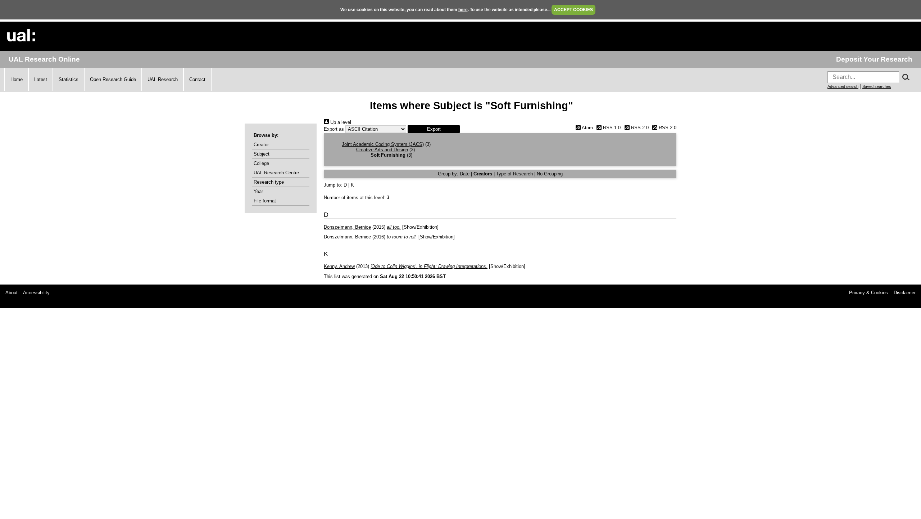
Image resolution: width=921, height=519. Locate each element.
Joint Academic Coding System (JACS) (383, 144)
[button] (434, 129)
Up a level (340, 122)
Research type (269, 182)
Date (464, 173)
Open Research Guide (113, 79)
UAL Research (163, 79)
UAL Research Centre (276, 172)
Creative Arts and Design (382, 149)
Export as (334, 129)
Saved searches (876, 86)
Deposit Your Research (874, 59)
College (261, 163)
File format (265, 200)
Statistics (68, 79)
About (11, 292)
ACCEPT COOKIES (573, 9)
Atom (587, 127)
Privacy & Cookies (868, 292)
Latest (40, 79)
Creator (261, 144)
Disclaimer (905, 292)
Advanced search (842, 86)
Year (258, 191)
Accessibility (36, 292)
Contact (197, 79)
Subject (261, 154)
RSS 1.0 (611, 127)
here (463, 9)
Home (16, 79)
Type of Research (514, 173)
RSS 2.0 (639, 127)
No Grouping (550, 173)
